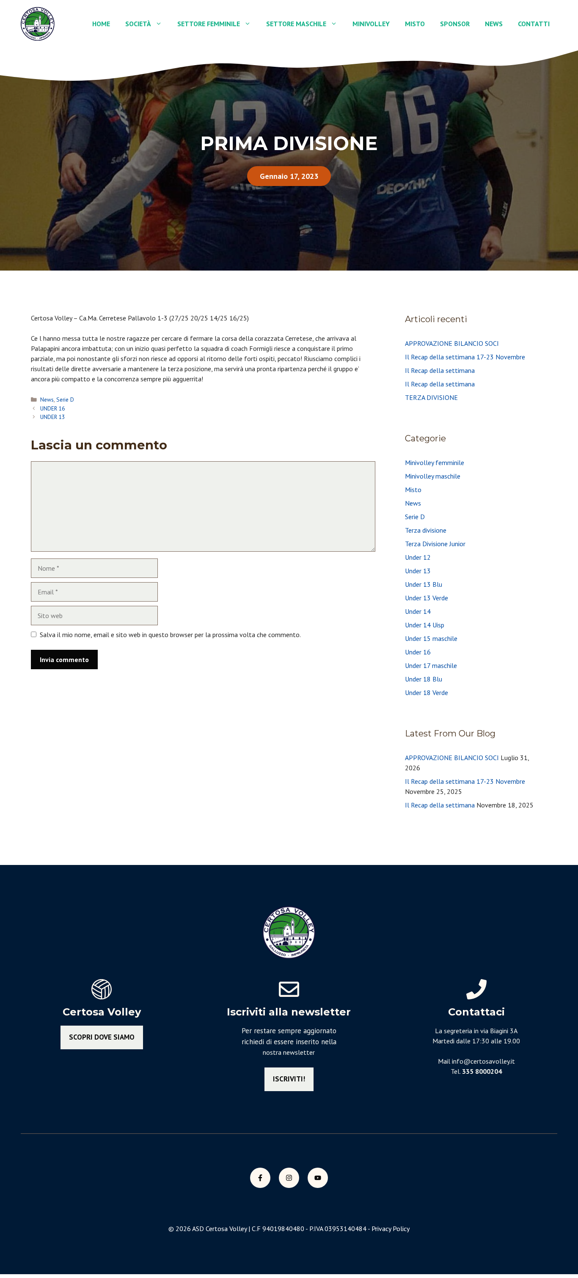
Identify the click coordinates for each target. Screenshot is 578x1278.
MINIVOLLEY (371, 23)
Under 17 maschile (431, 665)
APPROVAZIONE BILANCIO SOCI (452, 343)
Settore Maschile (296, 23)
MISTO (415, 23)
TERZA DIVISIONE (431, 397)
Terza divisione (425, 530)
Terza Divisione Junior (435, 543)
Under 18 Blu (423, 679)
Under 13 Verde (426, 598)
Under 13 (418, 570)
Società (138, 23)
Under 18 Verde (426, 692)
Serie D (65, 399)
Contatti (534, 23)
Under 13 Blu (423, 584)
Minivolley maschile (432, 476)
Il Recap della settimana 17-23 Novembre (465, 357)
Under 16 (418, 652)
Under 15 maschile (431, 638)
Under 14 (418, 611)
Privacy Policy (391, 1228)
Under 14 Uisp (424, 625)
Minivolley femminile (434, 462)
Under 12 (418, 557)
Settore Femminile (208, 23)
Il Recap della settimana (440, 370)
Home (101, 23)
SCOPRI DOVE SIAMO (102, 1037)
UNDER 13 (52, 417)
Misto (413, 489)
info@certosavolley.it (483, 1061)
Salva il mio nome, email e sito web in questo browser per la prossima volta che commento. (170, 634)
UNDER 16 (52, 408)
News (494, 23)
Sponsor (455, 23)
